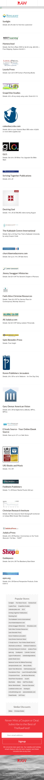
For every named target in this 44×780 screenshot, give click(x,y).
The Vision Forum (21, 603)
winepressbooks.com (15, 665)
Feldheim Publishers (11, 494)
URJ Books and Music (11, 473)
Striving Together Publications (10, 183)
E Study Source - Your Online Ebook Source (14, 440)
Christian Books (19, 711)
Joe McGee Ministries (28, 675)
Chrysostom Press (14, 675)
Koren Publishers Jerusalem (14, 381)
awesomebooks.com (29, 692)
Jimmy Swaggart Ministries (13, 281)
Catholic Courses (30, 652)
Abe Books (12, 682)
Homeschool (9, 53)
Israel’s (27, 679)
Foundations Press (14, 672)
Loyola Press (9, 77)
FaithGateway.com (29, 669)
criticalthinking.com (15, 692)
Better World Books (15, 685)
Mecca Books (27, 665)
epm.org (9, 588)
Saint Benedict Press (11, 347)
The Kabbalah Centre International (11, 241)
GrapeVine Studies (10, 100)
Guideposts (9, 565)
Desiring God (9, 217)
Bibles (10, 711)
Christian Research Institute (14, 520)
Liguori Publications (15, 656)
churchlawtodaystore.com (14, 261)
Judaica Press (9, 542)
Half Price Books (28, 682)
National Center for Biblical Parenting (20, 662)
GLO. (9, 164)
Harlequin (27, 689)
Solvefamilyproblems (29, 656)
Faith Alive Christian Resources (11, 306)
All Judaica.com (10, 327)
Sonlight (9, 29)
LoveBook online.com (15, 689)
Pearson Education (28, 685)
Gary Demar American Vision (14, 416)
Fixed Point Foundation (16, 679)
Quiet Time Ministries (15, 669)
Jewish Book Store (14, 659)
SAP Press (22, 695)
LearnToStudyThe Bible (29, 672)
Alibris (19, 682)
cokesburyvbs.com (11, 136)
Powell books (13, 695)
